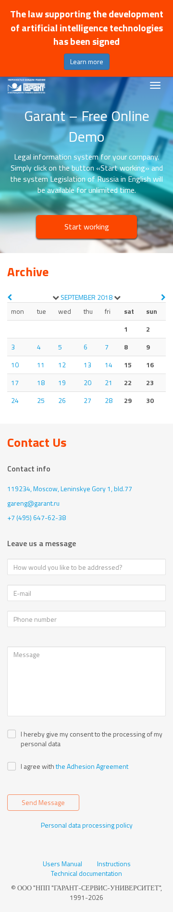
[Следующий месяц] (163, 297)
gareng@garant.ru (33, 503)
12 (62, 365)
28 (108, 400)
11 (41, 365)
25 (41, 400)
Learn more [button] (86, 61)
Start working (86, 226)
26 (62, 400)
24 (15, 400)
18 (41, 382)
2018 (104, 297)
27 (87, 400)
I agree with (37, 766)
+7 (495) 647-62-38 (36, 517)
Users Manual (62, 864)
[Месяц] (55, 297)
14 (108, 365)
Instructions (114, 864)
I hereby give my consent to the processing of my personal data (91, 739)
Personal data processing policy (87, 825)
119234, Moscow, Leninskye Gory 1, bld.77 (69, 488)
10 (15, 365)
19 (62, 382)
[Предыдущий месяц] (9, 297)
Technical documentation (86, 873)
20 (87, 382)
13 (87, 365)
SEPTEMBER (78, 297)
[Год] (117, 297)
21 (108, 382)
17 (15, 382)
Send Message (43, 802)
